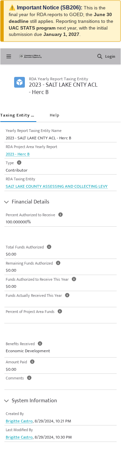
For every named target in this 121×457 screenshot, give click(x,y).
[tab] (18, 115)
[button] (100, 56)
